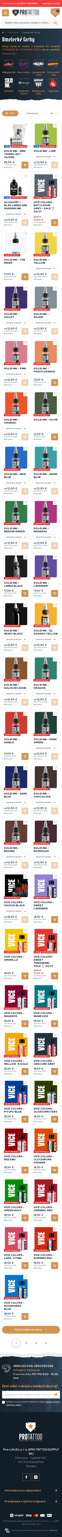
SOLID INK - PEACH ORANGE (44, 370)
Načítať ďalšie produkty (28, 1329)
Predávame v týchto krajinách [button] (25, 1501)
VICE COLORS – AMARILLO (14, 958)
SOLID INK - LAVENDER (41, 584)
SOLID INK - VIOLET (11, 315)
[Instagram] (36, 1477)
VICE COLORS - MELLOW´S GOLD (16, 1062)
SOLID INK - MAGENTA (41, 530)
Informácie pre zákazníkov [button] (23, 1490)
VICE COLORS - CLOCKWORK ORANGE (44, 1159)
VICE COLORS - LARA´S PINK (14, 1256)
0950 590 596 (43, 1366)
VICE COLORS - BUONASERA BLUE (14, 1306)
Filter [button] (12, 113)
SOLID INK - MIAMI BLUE (45, 475)
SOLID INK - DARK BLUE (15, 795)
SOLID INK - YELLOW (41, 261)
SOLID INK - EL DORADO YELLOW (46, 632)
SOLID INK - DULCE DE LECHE (15, 686)
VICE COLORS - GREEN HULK (14, 1209)
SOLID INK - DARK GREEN (45, 741)
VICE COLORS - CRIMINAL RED (44, 1209)
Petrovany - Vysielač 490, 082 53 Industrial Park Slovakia (31, 1458)
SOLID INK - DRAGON (41, 686)
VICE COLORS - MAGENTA (14, 1014)
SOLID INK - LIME (45, 151)
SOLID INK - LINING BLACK (13, 584)
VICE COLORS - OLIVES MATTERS (45, 1110)
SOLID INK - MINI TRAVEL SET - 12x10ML (14, 154)
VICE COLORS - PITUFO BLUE (14, 1110)
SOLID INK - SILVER (41, 315)
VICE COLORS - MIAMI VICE (44, 1014)
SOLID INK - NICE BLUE (15, 475)
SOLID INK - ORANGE (11, 421)
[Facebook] (26, 1477)
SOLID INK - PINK (15, 368)
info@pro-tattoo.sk (26, 1370)
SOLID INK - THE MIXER (14, 261)
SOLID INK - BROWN (11, 849)
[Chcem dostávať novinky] (55, 1394)
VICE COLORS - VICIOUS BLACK (14, 904)
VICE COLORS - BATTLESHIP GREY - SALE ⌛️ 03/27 (44, 206)
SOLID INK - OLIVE (46, 419)
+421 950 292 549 (50, 3)
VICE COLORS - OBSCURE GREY (44, 1062)
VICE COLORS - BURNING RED (44, 1256)
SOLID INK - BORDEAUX (41, 849)
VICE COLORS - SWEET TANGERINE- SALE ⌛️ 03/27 (44, 961)
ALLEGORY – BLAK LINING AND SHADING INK (15, 205)
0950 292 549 (23, 1366)
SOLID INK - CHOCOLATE (42, 795)
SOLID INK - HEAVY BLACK (13, 632)
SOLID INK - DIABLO (11, 741)
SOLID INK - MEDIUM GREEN (14, 530)
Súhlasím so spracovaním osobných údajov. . (33, 1403)
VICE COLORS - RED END (14, 1158)
